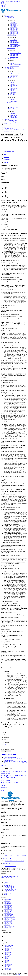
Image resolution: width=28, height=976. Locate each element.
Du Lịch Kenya (13, 115)
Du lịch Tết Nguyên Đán (15, 64)
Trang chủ (6, 15)
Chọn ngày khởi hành (5, 751)
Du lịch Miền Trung (11, 35)
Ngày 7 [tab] (5, 193)
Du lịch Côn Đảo (14, 55)
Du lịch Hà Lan (13, 85)
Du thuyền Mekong (11, 122)
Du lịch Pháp (13, 82)
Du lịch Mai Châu (14, 29)
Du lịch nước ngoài (8, 67)
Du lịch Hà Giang (14, 33)
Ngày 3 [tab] (5, 188)
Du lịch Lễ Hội (10, 58)
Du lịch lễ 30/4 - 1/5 (14, 66)
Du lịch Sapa (13, 24)
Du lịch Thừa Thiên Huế (15, 45)
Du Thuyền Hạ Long (12, 120)
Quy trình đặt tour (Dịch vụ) (10, 757)
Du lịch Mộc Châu (14, 25)
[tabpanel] (14, 216)
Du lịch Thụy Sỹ (13, 88)
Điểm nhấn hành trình (9, 151)
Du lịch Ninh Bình (14, 31)
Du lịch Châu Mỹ (11, 94)
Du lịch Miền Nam (11, 48)
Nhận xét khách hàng (9, 886)
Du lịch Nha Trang (14, 44)
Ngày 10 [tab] (6, 197)
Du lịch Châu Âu (11, 77)
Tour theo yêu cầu (8, 123)
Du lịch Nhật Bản (14, 75)
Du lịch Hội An (13, 41)
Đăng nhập (3, 6)
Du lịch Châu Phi (11, 108)
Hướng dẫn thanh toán (9, 890)
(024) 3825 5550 (7, 858)
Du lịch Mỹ (12, 99)
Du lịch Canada (13, 101)
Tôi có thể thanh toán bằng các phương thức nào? (15, 762)
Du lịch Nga (12, 93)
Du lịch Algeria (13, 116)
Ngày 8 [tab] (5, 195)
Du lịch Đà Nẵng (14, 46)
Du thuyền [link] (6, 119)
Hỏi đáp (5, 892)
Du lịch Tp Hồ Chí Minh (15, 53)
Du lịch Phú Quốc (14, 54)
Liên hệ (2, 2)
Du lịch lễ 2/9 (13, 63)
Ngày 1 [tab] (5, 185)
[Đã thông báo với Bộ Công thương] (9, 876)
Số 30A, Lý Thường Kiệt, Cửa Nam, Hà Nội (15, 856)
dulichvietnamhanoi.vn (10, 866)
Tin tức (5, 884)
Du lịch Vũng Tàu (14, 57)
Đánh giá (6, 162)
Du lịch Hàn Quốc (14, 76)
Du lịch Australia (14, 107)
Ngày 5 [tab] (5, 191)
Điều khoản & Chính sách (10, 889)
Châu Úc (9, 102)
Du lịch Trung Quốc (14, 73)
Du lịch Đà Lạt (13, 40)
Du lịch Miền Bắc (11, 18)
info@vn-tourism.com (8, 863)
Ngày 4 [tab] (5, 189)
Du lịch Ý (12, 90)
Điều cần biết (7, 159)
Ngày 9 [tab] (5, 196)
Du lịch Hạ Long (14, 28)
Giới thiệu (6, 882)
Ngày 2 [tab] (5, 187)
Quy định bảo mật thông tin (10, 888)
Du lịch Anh (12, 86)
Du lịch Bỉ (12, 84)
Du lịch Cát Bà (13, 27)
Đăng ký (3, 5)
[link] (7, 877)
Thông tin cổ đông (8, 885)
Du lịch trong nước (8, 16)
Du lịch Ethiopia (13, 114)
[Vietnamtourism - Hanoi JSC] (11, 12)
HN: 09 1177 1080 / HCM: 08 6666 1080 (10, 1)
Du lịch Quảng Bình (14, 42)
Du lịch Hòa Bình (14, 32)
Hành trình (6, 157)
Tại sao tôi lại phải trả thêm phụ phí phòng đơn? (15, 761)
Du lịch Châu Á (10, 68)
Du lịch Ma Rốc (13, 118)
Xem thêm (3, 765)
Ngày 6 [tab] (5, 192)
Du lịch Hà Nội (13, 23)
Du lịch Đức (12, 89)
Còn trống (6, 154)
